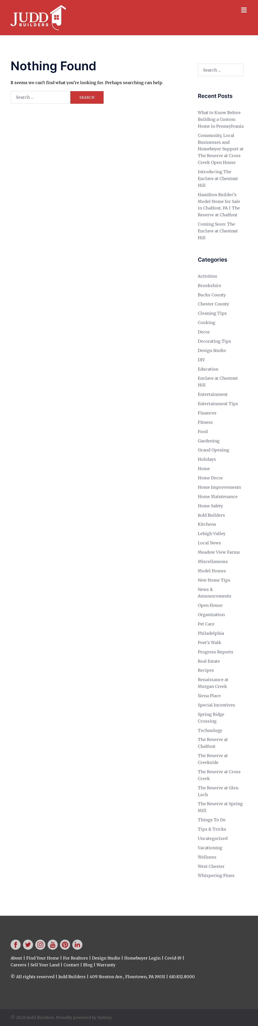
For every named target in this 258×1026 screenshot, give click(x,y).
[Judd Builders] (38, 17)
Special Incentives (216, 704)
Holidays (207, 459)
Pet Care (206, 623)
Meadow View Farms (219, 552)
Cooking (206, 322)
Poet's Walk (209, 642)
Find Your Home (42, 958)
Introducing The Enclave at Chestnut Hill (218, 178)
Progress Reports (215, 651)
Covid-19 (173, 958)
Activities (207, 276)
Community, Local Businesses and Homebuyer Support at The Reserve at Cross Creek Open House (220, 149)
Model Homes (212, 570)
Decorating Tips (214, 341)
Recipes (206, 670)
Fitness (205, 422)
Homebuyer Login (142, 958)
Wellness (207, 857)
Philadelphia (211, 633)
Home (204, 468)
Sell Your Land (44, 964)
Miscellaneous (213, 561)
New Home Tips (214, 580)
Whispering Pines (216, 875)
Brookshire (209, 285)
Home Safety (210, 505)
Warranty (105, 964)
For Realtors (75, 958)
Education (208, 369)
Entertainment (213, 394)
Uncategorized (213, 838)
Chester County (213, 303)
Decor (204, 331)
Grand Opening (213, 449)
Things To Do (211, 819)
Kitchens (207, 524)
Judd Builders (211, 515)
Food (203, 431)
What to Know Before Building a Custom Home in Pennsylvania (221, 119)
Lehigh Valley (211, 533)
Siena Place (209, 695)
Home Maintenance (218, 496)
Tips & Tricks (212, 829)
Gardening (208, 440)
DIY (201, 359)
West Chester (211, 866)
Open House (210, 605)
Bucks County (212, 294)
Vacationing (210, 847)
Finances (207, 412)
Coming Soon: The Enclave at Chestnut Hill (218, 231)
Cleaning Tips (212, 313)
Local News (209, 542)
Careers (18, 964)
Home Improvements (219, 487)
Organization (211, 614)
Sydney (105, 1017)
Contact (71, 964)
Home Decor (210, 477)
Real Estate (209, 661)
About (16, 958)
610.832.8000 (182, 976)
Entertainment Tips (218, 403)
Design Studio (212, 350)
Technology (210, 730)
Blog (87, 964)
